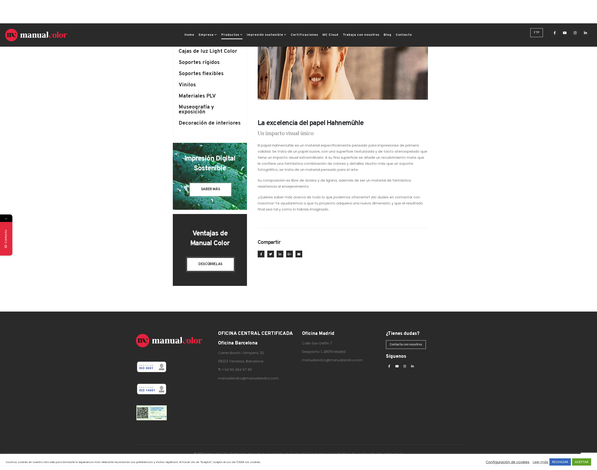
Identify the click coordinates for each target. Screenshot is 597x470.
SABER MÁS (210, 189)
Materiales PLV (197, 97)
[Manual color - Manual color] (36, 35)
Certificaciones (304, 35)
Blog (387, 35)
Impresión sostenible (265, 35)
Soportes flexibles (201, 74)
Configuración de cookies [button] (507, 462)
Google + (289, 254)
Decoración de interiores (210, 124)
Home (189, 35)
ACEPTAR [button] (581, 462)
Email (298, 254)
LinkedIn (280, 254)
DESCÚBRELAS (210, 264)
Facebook (261, 254)
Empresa (206, 35)
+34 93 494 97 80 (237, 369)
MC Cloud (330, 35)
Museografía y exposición (196, 110)
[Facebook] (554, 32)
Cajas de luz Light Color (208, 52)
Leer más (540, 462)
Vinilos (187, 85)
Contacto (404, 35)
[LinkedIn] (585, 32)
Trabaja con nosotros (361, 35)
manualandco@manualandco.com (248, 378)
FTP (536, 33)
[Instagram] (575, 32)
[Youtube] (564, 32)
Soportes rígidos (199, 63)
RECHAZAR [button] (560, 462)
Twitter (270, 254)
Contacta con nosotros (406, 345)
